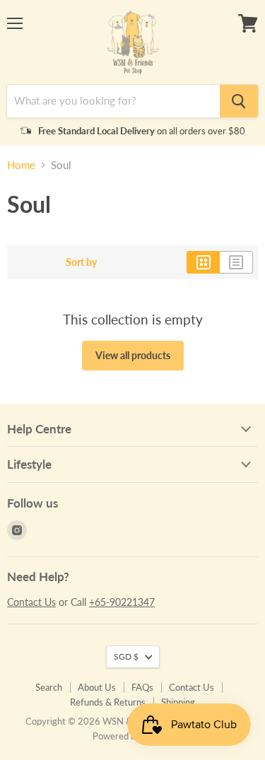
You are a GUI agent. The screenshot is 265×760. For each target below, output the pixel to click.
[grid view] (203, 262)
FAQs (142, 687)
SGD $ (126, 656)
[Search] (239, 101)
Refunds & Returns (108, 702)
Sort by (81, 262)
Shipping (178, 702)
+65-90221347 (122, 602)
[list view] (236, 262)
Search (48, 687)
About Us (97, 687)
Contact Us (31, 602)
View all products (132, 355)
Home (21, 165)
